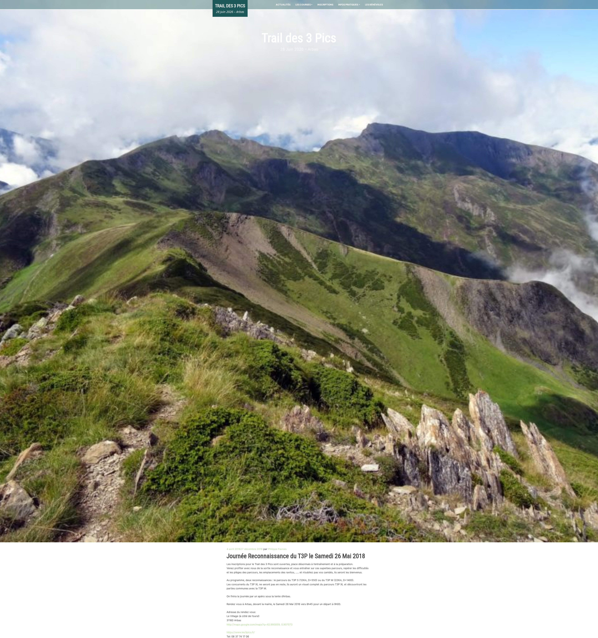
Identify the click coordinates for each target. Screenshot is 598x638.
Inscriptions (325, 4)
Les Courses (303, 4)
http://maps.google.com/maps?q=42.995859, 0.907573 (259, 624)
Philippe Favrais (277, 549)
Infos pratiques (348, 4)
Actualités (283, 4)
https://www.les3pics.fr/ (241, 632)
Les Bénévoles (374, 4)
